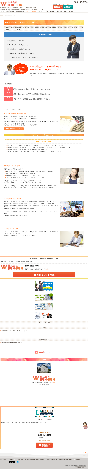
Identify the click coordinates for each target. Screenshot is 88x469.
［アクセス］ (67, 4)
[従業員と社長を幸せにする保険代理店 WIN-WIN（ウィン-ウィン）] (25, 4)
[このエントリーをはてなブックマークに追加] (17, 463)
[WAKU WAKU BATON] (44, 316)
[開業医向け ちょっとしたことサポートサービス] (44, 306)
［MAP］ (48, 269)
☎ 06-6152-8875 (32, 266)
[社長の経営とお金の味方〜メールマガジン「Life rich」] (44, 412)
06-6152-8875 (81, 2)
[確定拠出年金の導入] (44, 286)
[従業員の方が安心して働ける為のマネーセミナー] (44, 297)
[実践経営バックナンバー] (44, 352)
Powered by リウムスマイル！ (81, 467)
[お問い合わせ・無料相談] (44, 275)
